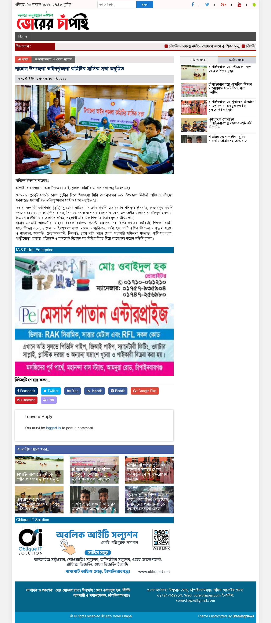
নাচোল (68, 59)
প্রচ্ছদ (24, 59)
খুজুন (145, 4)
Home (22, 36)
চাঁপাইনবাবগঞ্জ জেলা (50, 59)
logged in (53, 428)
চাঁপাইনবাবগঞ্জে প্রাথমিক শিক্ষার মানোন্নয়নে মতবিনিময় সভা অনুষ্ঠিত (91, 474)
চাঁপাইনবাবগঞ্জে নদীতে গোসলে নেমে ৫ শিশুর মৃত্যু (193, 46)
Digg (74, 391)
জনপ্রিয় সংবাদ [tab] (237, 60)
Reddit (119, 391)
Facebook (27, 391)
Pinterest (27, 400)
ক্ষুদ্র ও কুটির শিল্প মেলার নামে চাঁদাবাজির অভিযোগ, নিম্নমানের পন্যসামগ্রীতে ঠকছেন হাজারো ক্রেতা (148, 502)
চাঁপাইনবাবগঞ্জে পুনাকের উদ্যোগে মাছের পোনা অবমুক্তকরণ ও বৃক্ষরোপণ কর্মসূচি (147, 472)
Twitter (52, 391)
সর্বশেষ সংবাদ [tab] (199, 60)
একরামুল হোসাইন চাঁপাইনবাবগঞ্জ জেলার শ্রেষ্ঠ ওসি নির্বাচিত (38, 504)
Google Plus (147, 391)
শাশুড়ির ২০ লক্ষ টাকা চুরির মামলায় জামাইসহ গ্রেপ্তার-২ (94, 507)
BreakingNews (243, 616)
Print (50, 400)
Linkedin (96, 391)
